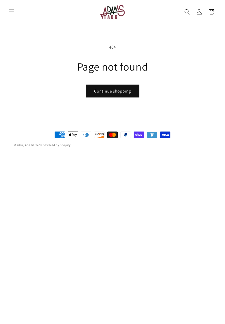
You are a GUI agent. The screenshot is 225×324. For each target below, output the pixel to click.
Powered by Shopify (57, 145)
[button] (11, 12)
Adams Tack (33, 145)
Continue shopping (112, 91)
